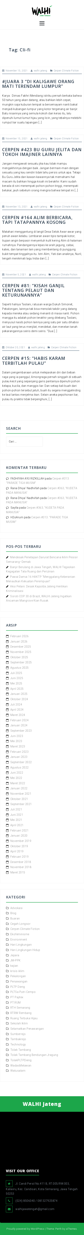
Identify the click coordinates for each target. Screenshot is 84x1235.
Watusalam (18, 1070)
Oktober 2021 (19, 799)
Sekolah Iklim (19, 1023)
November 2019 (20, 840)
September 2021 (21, 804)
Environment (18, 939)
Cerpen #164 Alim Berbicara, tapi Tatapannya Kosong (37, 219)
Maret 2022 (17, 783)
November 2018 (20, 867)
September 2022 (21, 762)
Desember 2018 (20, 862)
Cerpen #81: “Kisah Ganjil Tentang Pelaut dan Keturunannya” (33, 290)
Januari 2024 (19, 725)
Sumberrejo (18, 1034)
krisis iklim (17, 971)
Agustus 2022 (19, 767)
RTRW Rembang (21, 1013)
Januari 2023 (19, 756)
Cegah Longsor (20, 923)
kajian (14, 965)
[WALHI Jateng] (42, 10)
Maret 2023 (17, 746)
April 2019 (17, 851)
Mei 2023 (16, 741)
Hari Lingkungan (21, 944)
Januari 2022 (19, 788)
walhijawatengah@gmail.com (35, 1209)
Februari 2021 (19, 830)
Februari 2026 (19, 636)
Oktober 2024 (19, 699)
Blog (13, 913)
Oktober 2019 (19, 846)
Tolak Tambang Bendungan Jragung (34, 1054)
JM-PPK (15, 960)
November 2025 (20, 652)
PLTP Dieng (17, 986)
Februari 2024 (19, 720)
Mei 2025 (16, 683)
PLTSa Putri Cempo (23, 991)
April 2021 (17, 825)
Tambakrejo (18, 1039)
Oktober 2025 (19, 657)
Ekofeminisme (19, 934)
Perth (58, 1228)
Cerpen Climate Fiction (66, 70)
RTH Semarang (20, 1007)
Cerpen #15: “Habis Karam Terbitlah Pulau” (33, 360)
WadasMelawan (20, 1065)
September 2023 (21, 730)
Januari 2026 (19, 641)
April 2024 (17, 709)
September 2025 (21, 662)
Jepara (14, 955)
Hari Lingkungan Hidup (25, 950)
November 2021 (20, 793)
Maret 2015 (17, 872)
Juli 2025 (16, 673)
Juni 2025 (16, 678)
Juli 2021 (16, 809)
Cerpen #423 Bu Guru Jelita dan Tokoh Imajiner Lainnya (42, 151)
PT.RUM (15, 1002)
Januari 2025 (19, 693)
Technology (18, 1044)
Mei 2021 (16, 819)
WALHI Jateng (42, 1103)
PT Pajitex (16, 997)
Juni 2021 (16, 814)
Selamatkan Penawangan (27, 1028)
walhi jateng (40, 70)
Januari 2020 (19, 835)
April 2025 (17, 688)
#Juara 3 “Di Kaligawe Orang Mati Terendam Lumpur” (38, 83)
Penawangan (19, 981)
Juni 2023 (16, 736)
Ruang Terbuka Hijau (24, 1018)
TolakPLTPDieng (21, 1060)
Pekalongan (18, 976)
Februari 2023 (19, 751)
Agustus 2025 (19, 667)
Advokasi (16, 908)
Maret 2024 (17, 715)
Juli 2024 (16, 704)
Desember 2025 (20, 646)
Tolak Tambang (20, 1049)
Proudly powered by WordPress (25, 1228)
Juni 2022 (16, 772)
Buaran (15, 918)
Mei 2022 (16, 778)
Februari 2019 (19, 856)
